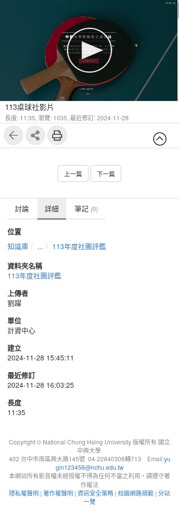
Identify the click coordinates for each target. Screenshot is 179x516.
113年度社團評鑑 (79, 246)
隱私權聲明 (24, 493)
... (40, 246)
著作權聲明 (58, 493)
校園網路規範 (136, 493)
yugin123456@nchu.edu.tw (113, 462)
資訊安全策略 (95, 493)
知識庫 (17, 246)
